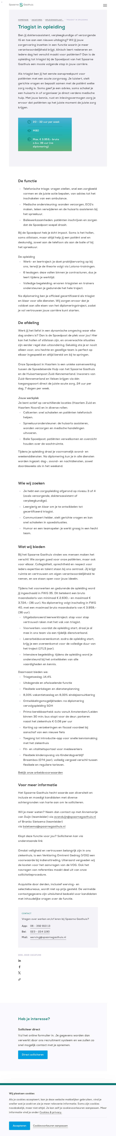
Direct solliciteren (33, 1054)
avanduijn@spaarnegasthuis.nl (75, 817)
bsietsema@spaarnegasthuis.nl (44, 826)
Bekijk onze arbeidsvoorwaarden (40, 772)
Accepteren (19, 1125)
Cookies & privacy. (51, 1112)
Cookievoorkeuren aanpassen (50, 1125)
